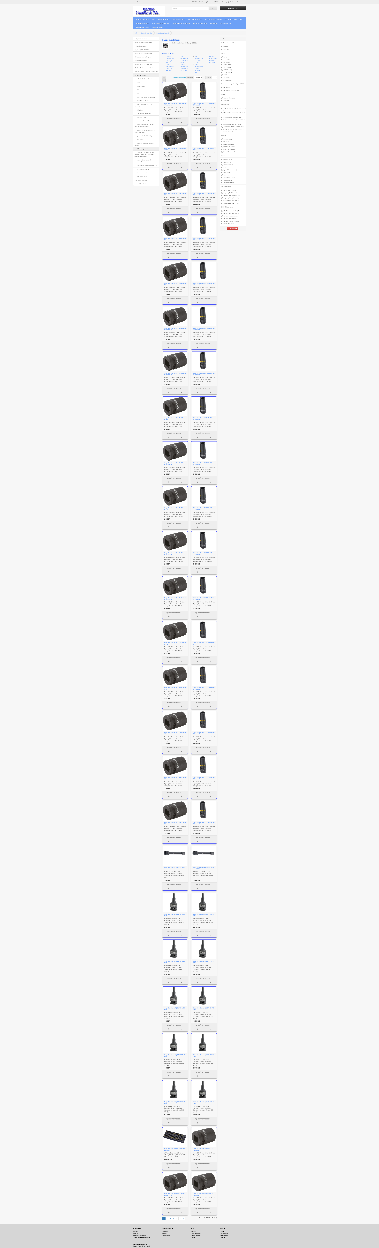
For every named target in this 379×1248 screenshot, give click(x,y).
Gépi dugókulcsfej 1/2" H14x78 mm (174, 1055)
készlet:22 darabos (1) (229, 146)
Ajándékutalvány (196, 1233)
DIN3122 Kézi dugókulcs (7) (231, 213)
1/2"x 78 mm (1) (227, 70)
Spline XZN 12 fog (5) (229, 177)
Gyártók (193, 1231)
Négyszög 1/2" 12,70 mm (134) (231, 195)
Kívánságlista (224, 1235)
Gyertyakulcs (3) (227, 159)
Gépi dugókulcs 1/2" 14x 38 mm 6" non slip (175, 283)
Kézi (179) (226, 49)
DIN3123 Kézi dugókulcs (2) (231, 216)
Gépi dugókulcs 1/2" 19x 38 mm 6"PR (175, 508)
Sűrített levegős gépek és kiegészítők (205, 23)
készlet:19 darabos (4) (229, 144)
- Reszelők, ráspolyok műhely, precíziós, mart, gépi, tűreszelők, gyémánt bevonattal (145, 154)
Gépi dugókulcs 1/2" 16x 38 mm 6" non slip (175, 373)
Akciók (193, 1237)
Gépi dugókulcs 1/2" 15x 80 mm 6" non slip (203, 328)
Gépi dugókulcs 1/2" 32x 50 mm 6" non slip (175, 823)
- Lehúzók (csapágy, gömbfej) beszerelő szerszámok (144, 125)
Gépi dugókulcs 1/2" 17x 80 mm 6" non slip (203, 418)
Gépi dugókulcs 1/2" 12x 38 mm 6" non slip (175, 194)
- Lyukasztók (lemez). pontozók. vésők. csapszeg (145, 131)
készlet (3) (226, 141)
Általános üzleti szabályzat (141, 1237)
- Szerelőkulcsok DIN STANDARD (146, 165)
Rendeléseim (224, 1233)
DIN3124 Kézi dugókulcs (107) (231, 218)
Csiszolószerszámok (178, 19)
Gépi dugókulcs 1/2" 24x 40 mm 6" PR (175, 688)
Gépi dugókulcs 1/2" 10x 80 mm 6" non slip (203, 104)
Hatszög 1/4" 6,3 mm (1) (229, 190)
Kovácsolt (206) (227, 100)
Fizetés (135, 1231)
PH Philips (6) (227, 172)
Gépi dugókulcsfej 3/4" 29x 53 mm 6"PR (203, 1194)
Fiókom (222, 1231)
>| (183, 1218)
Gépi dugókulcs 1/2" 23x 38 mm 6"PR (175, 643)
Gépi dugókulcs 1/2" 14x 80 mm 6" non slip (203, 283)
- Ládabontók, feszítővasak (144, 121)
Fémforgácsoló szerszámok (160, 23)
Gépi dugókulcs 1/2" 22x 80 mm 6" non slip (203, 598)
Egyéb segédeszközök (195, 19)
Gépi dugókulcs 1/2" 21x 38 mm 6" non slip (175, 553)
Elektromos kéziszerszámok (213, 19)
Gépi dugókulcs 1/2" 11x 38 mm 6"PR (175, 149)
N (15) (225, 167)
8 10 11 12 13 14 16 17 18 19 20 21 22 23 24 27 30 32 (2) (233, 130)
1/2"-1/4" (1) (226, 59)
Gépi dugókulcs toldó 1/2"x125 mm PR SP (203, 867)
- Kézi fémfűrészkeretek (143, 113)
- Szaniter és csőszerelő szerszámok (143, 161)
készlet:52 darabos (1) (229, 152)
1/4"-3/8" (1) (226, 77)
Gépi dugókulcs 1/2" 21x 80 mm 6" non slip (203, 553)
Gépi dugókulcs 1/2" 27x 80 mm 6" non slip (203, 733)
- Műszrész (139, 139)
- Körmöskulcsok (140, 117)
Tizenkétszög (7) (227, 180)
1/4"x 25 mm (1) (227, 80)
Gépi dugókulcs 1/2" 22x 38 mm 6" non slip (175, 598)
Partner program (196, 1235)
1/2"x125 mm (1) (227, 72)
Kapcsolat (165, 1231)
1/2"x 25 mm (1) (227, 64)
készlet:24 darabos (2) (229, 149)
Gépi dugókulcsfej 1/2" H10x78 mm (203, 1008)
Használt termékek (157, 27)
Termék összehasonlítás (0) (180, 77)
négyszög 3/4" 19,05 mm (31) (231, 200)
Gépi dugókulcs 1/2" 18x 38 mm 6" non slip (175, 463)
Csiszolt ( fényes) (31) (229, 98)
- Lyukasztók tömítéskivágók (144, 136)
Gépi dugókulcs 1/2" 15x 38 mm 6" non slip (175, 328)
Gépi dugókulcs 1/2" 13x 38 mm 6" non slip (175, 239)
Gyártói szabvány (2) (229, 223)
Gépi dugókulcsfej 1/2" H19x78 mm (174, 1102)
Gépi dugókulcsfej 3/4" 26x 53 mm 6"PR (203, 1149)
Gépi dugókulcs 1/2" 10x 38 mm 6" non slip (175, 104)
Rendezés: (190, 77)
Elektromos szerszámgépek (233, 19)
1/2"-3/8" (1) (226, 62)
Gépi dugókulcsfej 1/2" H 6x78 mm (174, 961)
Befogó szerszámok (142, 19)
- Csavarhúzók (140, 86)
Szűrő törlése (232, 228)
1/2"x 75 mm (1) (227, 67)
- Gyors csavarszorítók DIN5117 (145, 97)
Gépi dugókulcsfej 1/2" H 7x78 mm (203, 961)
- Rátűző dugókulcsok (142, 149)
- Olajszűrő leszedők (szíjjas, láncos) (144, 144)
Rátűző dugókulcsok (162, 33)
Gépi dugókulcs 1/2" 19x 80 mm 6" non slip (203, 508)
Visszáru (164, 1233)
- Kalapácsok (139, 110)
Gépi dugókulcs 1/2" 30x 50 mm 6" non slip (175, 778)
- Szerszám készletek (142, 169)
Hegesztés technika (142, 27)
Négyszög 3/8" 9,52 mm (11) (231, 203)
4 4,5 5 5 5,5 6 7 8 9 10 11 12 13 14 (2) (233, 124)
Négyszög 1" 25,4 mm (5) (230, 193)
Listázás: (208, 77)
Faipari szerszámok (142, 23)
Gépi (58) (225, 46)
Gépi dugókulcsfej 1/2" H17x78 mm (203, 1055)
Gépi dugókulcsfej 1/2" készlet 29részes (174, 1149)
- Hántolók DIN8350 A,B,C (143, 101)
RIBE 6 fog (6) (227, 175)
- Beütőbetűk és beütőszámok (144, 79)
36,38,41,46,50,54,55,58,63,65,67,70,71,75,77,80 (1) (233, 120)
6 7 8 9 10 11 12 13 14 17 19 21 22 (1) (233, 127)
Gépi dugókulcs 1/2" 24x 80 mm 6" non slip (203, 688)
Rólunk (135, 1233)
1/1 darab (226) (227, 139)
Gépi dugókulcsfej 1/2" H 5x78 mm (203, 914)
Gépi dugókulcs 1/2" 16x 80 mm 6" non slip (203, 373)
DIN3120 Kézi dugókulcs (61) (231, 211)
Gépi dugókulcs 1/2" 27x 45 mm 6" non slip (175, 733)
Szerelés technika (225, 23)
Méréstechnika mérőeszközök (181, 23)
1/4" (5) (225, 75)
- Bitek (137, 82)
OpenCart (144, 1244)
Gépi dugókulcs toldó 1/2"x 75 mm (174, 867)
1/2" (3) (225, 57)
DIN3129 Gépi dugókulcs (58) (231, 221)
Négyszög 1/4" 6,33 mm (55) (231, 198)
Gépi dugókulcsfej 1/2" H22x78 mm (203, 1102)
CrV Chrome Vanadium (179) (231, 90)
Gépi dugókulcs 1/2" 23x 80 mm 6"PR (203, 643)
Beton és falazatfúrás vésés (160, 19)
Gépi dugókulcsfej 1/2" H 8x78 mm (174, 1008)
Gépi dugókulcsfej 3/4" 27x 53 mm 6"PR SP (174, 1194)
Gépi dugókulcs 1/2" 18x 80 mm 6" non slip (203, 463)
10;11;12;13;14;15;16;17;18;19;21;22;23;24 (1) (233, 109)
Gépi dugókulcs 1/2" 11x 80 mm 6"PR (203, 149)
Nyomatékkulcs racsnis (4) (230, 170)
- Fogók (138, 93)
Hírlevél (222, 1237)
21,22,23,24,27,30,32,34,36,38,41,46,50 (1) (233, 113)
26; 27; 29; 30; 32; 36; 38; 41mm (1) (232, 117)
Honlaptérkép (166, 1235)
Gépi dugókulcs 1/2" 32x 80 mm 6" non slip (203, 823)
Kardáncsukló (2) (228, 164)
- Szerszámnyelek (141, 173)
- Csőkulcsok (139, 90)
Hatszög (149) (227, 162)
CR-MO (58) (226, 87)
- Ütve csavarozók (141, 176)
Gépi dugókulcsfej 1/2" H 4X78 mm (174, 914)
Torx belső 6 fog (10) (228, 182)
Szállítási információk (139, 1235)
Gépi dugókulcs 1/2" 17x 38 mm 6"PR (175, 418)
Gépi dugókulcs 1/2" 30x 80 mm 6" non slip (203, 778)
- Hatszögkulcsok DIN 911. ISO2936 (143, 105)
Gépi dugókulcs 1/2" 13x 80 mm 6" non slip (203, 239)
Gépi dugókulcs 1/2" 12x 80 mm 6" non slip (203, 194)
